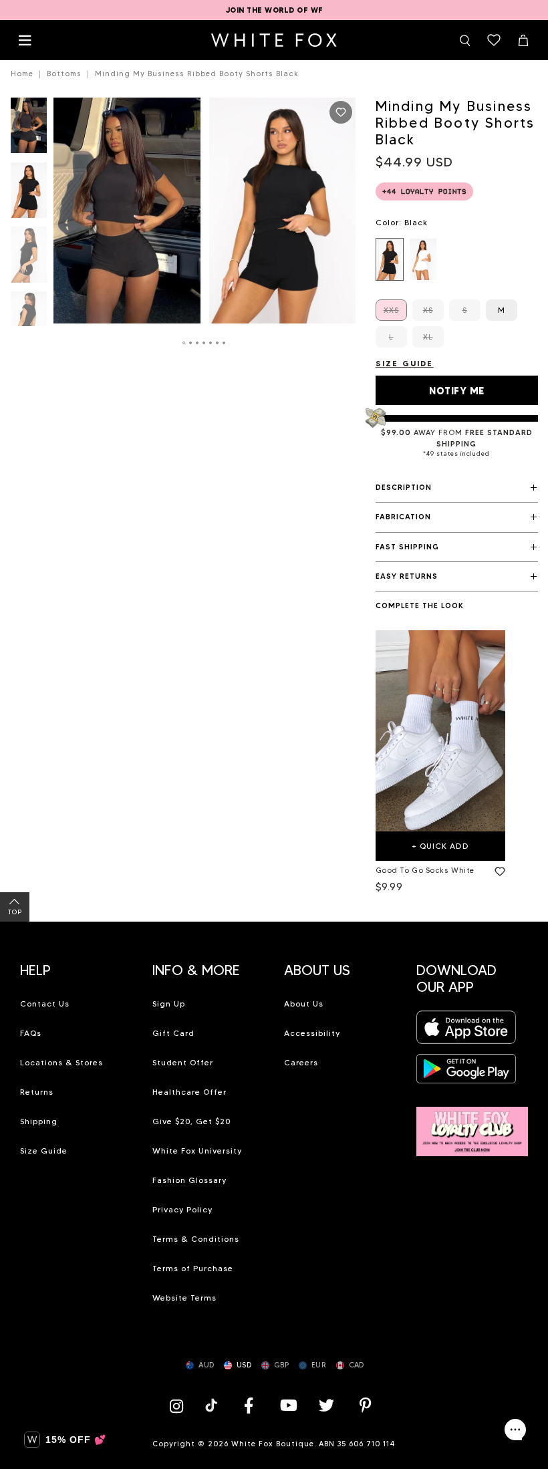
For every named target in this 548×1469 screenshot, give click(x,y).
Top (15, 912)
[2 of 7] (29, 194)
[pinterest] (366, 1405)
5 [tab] (211, 343)
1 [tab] (184, 343)
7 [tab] (224, 343)
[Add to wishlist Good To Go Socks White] (497, 869)
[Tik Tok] (213, 1405)
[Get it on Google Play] (466, 1072)
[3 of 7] (29, 258)
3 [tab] (197, 343)
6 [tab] (218, 343)
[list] (457, 259)
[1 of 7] (29, 129)
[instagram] (179, 1405)
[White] (423, 259)
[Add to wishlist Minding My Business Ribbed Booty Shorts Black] (341, 112)
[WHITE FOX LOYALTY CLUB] (472, 1124)
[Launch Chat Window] (515, 1429)
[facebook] (249, 1405)
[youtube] (287, 1405)
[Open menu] (24, 40)
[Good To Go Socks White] (440, 730)
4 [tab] (204, 343)
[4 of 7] (29, 323)
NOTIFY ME (457, 391)
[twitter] (327, 1405)
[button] (457, 488)
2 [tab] (191, 343)
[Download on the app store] (466, 1031)
